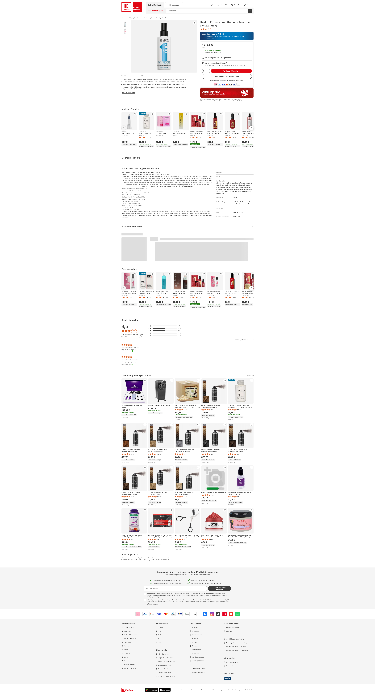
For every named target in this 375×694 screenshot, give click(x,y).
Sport (126, 657)
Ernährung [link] (195, 653)
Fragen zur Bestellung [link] (165, 658)
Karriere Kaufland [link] (232, 662)
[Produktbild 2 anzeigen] (125, 31)
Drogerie (127, 653)
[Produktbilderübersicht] (125, 46)
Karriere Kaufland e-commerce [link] (236, 666)
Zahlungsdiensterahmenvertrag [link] (236, 643)
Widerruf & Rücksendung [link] (166, 661)
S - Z (159, 642)
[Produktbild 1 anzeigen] (125, 24)
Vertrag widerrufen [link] (164, 665)
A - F (159, 631)
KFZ (125, 661)
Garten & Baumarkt (130, 635)
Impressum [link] (184, 690)
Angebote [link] (195, 627)
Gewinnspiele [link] (196, 650)
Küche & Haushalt (130, 638)
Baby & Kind (128, 642)
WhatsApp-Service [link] (198, 661)
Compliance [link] (194, 690)
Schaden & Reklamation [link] (166, 669)
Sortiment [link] (195, 638)
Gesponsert (124, 131)
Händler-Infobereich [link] (198, 672)
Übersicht (161, 627)
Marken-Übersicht (130, 668)
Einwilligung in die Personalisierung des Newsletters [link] (160, 601)
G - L (159, 635)
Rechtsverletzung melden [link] (166, 676)
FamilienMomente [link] (198, 657)
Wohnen (126, 646)
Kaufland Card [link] (197, 635)
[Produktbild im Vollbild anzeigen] (164, 46)
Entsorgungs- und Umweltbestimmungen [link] (230, 690)
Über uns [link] (229, 631)
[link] (174, 5)
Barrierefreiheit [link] (249, 690)
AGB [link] (213, 690)
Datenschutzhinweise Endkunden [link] (237, 650)
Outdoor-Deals (129, 627)
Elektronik (127, 631)
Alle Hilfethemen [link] (163, 654)
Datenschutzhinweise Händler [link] (236, 647)
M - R (160, 638)
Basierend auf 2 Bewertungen (132, 334)
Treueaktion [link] (196, 646)
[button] (165, 326)
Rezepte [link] (194, 642)
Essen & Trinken (129, 664)
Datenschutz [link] (205, 690)
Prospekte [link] (195, 631)
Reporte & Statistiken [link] (233, 627)
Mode (126, 650)
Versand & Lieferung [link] (164, 672)
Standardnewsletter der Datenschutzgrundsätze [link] (159, 595)
